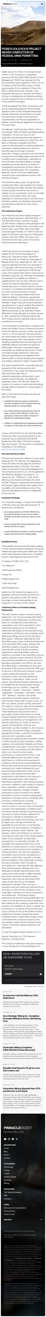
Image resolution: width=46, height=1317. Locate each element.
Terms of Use (29, 982)
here (39, 932)
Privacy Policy (39, 982)
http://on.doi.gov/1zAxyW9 (13, 449)
